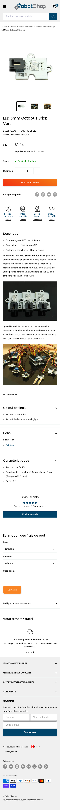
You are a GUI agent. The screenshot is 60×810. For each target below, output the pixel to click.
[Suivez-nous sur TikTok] (34, 766)
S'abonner (30, 732)
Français (10, 752)
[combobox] (26, 16)
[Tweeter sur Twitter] (49, 194)
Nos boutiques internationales (15, 747)
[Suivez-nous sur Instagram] (17, 766)
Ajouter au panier (30, 182)
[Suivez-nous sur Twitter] (11, 766)
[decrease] (18, 171)
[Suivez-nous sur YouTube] (28, 766)
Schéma (10, 445)
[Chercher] (53, 16)
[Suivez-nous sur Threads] (46, 766)
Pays (5, 542)
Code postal (9, 571)
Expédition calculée (24, 151)
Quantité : (8, 171)
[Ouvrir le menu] (4, 6)
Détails (8, 220)
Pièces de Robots (26, 27)
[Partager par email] (55, 194)
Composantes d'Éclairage (45, 27)
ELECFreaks (9, 131)
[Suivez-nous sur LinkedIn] (40, 766)
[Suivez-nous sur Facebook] (5, 766)
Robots (13, 27)
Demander (37, 220)
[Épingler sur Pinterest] (43, 194)
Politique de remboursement (17, 603)
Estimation (12, 590)
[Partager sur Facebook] (37, 194)
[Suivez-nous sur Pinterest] (23, 766)
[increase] (37, 171)
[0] (54, 6)
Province (7, 556)
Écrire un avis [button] (30, 514)
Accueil (4, 27)
